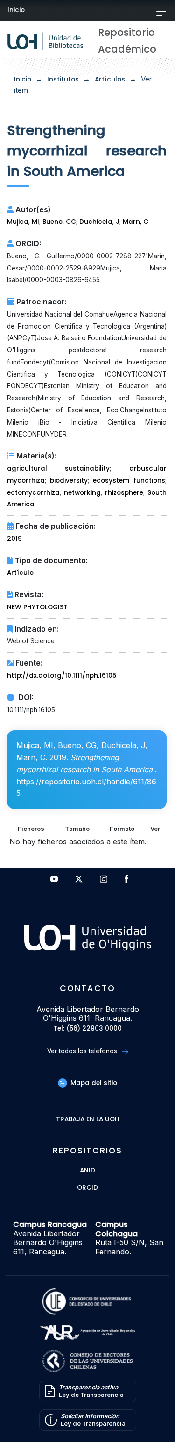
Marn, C (135, 221)
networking (82, 492)
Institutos (63, 79)
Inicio (16, 10)
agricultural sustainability (58, 468)
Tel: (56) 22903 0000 (87, 1029)
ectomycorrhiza (33, 492)
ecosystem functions (129, 480)
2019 (14, 538)
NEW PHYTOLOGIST (37, 607)
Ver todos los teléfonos (83, 1051)
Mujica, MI (23, 221)
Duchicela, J (99, 221)
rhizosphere (124, 492)
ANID (87, 1171)
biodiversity (69, 480)
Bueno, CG (59, 221)
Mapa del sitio (93, 1082)
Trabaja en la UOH (87, 1120)
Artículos (110, 79)
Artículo (20, 572)
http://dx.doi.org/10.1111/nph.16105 (61, 675)
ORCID (87, 1188)
